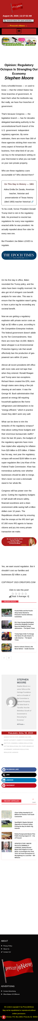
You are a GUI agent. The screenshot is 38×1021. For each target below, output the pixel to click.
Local (33, 802)
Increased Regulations (21, 749)
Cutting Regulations (11, 746)
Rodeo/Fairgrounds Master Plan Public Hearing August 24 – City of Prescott (25, 836)
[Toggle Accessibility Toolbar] (4, 1017)
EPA (20, 746)
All (33, 799)
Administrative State (11, 737)
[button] (19, 30)
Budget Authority (10, 740)
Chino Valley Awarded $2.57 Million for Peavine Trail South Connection (24, 814)
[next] (8, 658)
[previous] (4, 658)
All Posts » (20, 724)
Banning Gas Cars (25, 737)
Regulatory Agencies (11, 752)
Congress (14, 743)
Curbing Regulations (25, 743)
